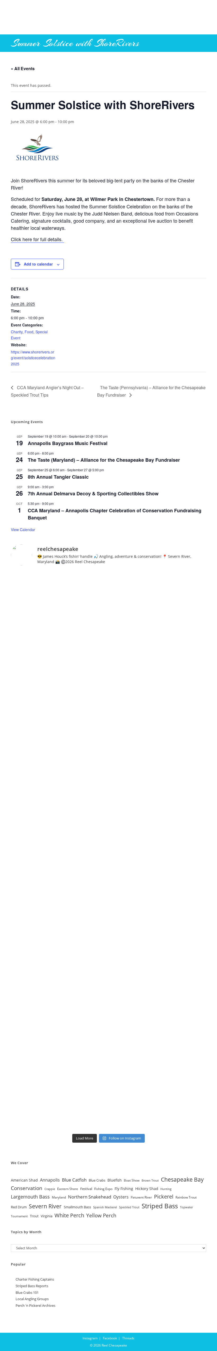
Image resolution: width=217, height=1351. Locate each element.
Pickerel (163, 1196)
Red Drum (19, 1207)
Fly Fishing (124, 1188)
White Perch (69, 1215)
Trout (34, 1216)
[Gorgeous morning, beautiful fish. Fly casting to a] (108, 738)
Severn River (45, 1206)
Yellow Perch (101, 1215)
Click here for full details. (37, 239)
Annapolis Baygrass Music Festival (67, 443)
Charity (16, 331)
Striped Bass (160, 1205)
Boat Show (131, 1180)
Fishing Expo (103, 1189)
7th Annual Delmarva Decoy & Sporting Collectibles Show (93, 493)
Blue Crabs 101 (27, 1292)
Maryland (59, 1197)
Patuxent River (141, 1197)
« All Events (23, 68)
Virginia (46, 1216)
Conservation (26, 1188)
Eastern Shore (67, 1189)
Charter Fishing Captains (35, 1279)
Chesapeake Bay (182, 1179)
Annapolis (50, 1180)
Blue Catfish (74, 1180)
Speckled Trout (129, 1207)
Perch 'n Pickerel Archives (35, 1305)
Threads (128, 1338)
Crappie (49, 1189)
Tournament (19, 1216)
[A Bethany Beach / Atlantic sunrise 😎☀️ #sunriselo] (108, 626)
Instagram (90, 1338)
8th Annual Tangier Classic (58, 476)
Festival (86, 1188)
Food (29, 331)
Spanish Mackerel (105, 1207)
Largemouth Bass (30, 1196)
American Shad (24, 1180)
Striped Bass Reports (32, 1285)
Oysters (121, 1197)
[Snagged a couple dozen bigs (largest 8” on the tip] (108, 850)
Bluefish (114, 1180)
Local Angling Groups (32, 1298)
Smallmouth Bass (77, 1207)
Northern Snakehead (89, 1197)
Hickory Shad (146, 1188)
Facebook (110, 1338)
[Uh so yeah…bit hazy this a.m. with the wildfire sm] (108, 1074)
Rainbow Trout (186, 1197)
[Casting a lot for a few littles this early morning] (108, 962)
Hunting (165, 1189)
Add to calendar (38, 264)
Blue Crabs (97, 1180)
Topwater (186, 1207)
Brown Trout (150, 1180)
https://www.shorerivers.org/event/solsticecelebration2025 (33, 357)
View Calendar (23, 529)
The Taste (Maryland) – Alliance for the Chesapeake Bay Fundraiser (104, 459)
